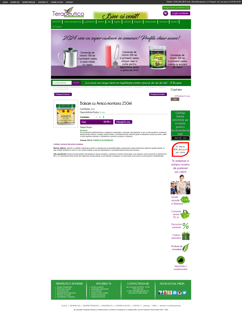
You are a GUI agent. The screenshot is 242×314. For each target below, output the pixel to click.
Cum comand (96, 291)
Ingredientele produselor (66, 293)
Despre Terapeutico (64, 287)
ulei (109, 21)
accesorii (163, 21)
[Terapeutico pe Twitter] (184, 294)
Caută (76, 82)
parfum (101, 21)
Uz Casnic (56, 26)
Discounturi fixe (63, 291)
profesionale (150, 21)
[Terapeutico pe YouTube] (165, 294)
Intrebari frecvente (98, 297)
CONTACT (69, 2)
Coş (175, 99)
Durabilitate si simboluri (66, 297)
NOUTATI (56, 21)
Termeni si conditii (64, 295)
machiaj (127, 21)
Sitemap (146, 306)
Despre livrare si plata (99, 293)
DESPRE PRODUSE (28, 2)
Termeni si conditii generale (170, 306)
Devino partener (97, 287)
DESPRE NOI (15, 2)
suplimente (90, 21)
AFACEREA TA (43, 2)
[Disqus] (110, 196)
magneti (138, 21)
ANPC (154, 306)
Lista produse (138, 87)
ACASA (5, 2)
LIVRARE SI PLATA (57, 2)
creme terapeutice (72, 21)
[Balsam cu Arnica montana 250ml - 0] (66, 127)
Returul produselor (98, 295)
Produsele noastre (64, 289)
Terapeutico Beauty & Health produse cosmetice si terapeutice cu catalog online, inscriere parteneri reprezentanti (93, 87)
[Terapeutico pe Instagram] (179, 294)
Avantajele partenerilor (100, 289)
